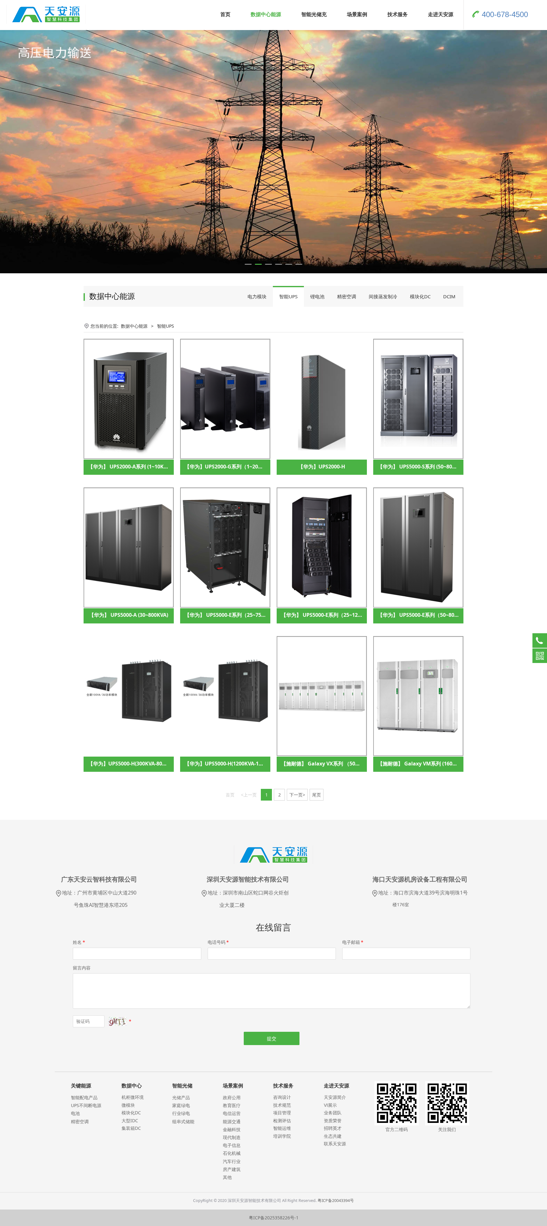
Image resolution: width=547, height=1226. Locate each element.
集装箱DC (131, 1128)
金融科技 (232, 1129)
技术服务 (397, 14)
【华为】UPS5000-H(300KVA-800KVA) (132, 763)
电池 (75, 1113)
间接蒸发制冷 (383, 296)
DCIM (449, 296)
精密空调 (346, 296)
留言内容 (82, 968)
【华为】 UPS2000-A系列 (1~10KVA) (130, 466)
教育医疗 (232, 1105)
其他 (227, 1177)
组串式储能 (183, 1121)
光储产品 (181, 1097)
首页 (225, 14)
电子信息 (232, 1145)
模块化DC (420, 296)
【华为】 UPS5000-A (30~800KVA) (128, 614)
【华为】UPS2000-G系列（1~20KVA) (227, 466)
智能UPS (288, 296)
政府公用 (232, 1097)
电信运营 (232, 1113)
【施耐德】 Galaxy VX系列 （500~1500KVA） (334, 763)
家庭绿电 (181, 1105)
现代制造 (232, 1137)
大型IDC (130, 1121)
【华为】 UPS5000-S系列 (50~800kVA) (422, 466)
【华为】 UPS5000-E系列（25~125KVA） (328, 614)
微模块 (128, 1105)
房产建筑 (232, 1169)
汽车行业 (232, 1161)
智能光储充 (314, 14)
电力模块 (257, 296)
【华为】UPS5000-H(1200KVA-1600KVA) (232, 763)
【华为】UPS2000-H (321, 466)
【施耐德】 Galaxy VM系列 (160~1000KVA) (428, 763)
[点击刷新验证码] (117, 1021)
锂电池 (317, 296)
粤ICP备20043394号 (336, 1200)
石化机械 (232, 1153)
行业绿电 (181, 1113)
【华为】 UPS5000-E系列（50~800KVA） (425, 614)
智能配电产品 (84, 1097)
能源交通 (232, 1121)
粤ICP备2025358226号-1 (274, 1218)
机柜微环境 (133, 1097)
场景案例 (357, 14)
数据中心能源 (266, 14)
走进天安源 (440, 14)
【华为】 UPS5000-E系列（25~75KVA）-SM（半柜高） (248, 614)
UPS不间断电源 (86, 1105)
